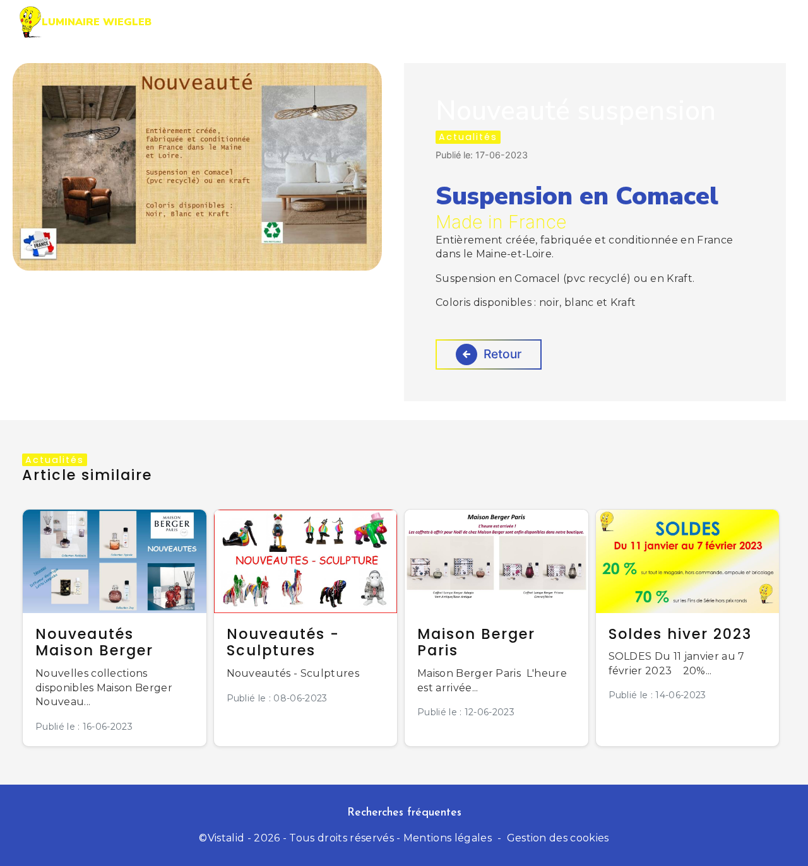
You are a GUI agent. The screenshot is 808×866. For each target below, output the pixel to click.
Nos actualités (640, 22)
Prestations (437, 22)
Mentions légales (447, 838)
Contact (736, 22)
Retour (502, 353)
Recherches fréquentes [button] (404, 812)
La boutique (534, 22)
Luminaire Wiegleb (97, 22)
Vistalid (226, 838)
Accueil (353, 22)
